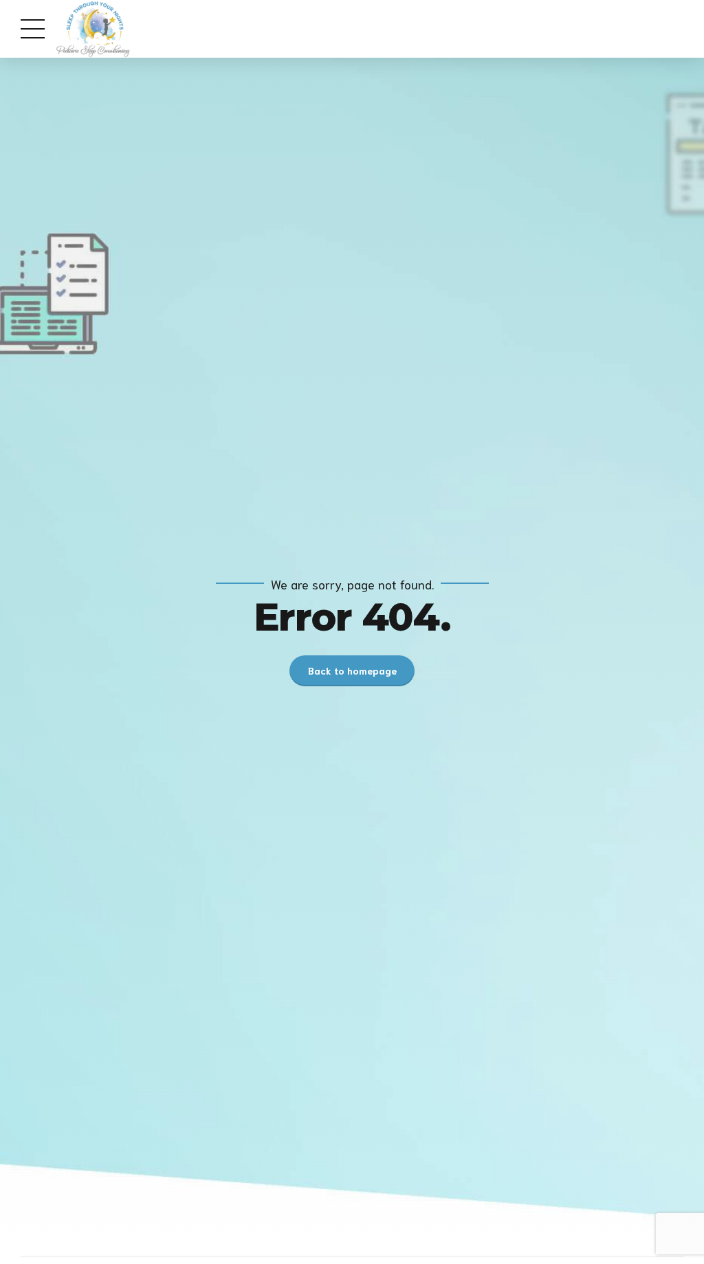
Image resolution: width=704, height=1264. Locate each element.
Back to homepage (352, 670)
